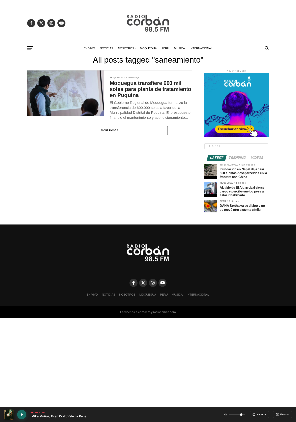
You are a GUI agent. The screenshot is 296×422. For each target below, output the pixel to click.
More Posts (110, 130)
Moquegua (148, 48)
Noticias (106, 48)
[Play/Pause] (21, 414)
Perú (165, 48)
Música (179, 48)
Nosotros (126, 48)
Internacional (201, 48)
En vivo (89, 48)
